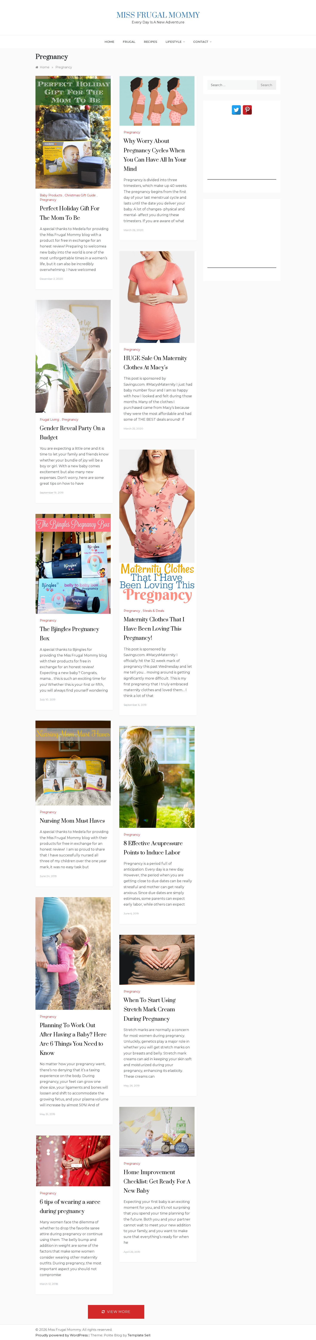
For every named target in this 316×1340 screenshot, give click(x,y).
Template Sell (139, 1335)
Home (109, 41)
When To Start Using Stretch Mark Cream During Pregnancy (150, 1009)
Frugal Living (49, 420)
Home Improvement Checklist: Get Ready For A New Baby (157, 1182)
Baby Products (51, 195)
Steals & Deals (153, 611)
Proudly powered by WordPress (62, 1335)
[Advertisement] (241, 153)
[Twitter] (236, 110)
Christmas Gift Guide (80, 195)
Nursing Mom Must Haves (72, 821)
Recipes (150, 41)
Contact (201, 41)
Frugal (129, 41)
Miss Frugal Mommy (158, 15)
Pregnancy (48, 200)
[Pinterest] (247, 110)
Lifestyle (173, 41)
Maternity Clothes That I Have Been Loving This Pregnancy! (154, 629)
